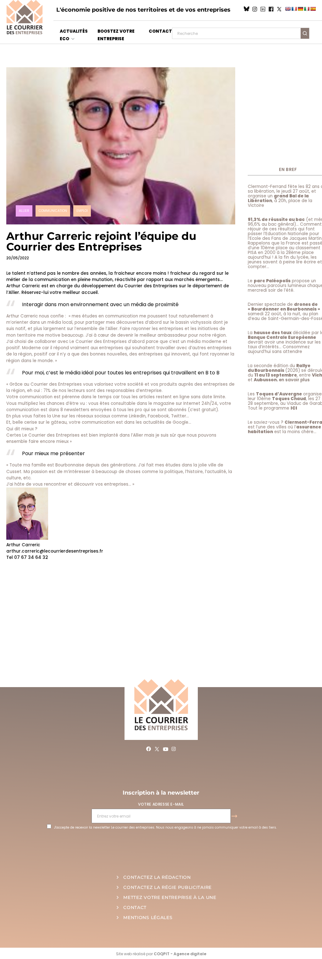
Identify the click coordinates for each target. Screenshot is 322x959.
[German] (300, 8)
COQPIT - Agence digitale (180, 953)
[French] (294, 8)
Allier (24, 210)
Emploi (82, 210)
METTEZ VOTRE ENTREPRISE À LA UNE (169, 897)
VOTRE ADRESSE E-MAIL (161, 804)
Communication (53, 210)
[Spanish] (313, 8)
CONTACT (160, 31)
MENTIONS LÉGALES (147, 917)
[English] (288, 8)
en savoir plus (294, 380)
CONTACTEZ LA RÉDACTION (157, 877)
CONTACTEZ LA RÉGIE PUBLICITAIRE (167, 887)
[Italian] (306, 8)
